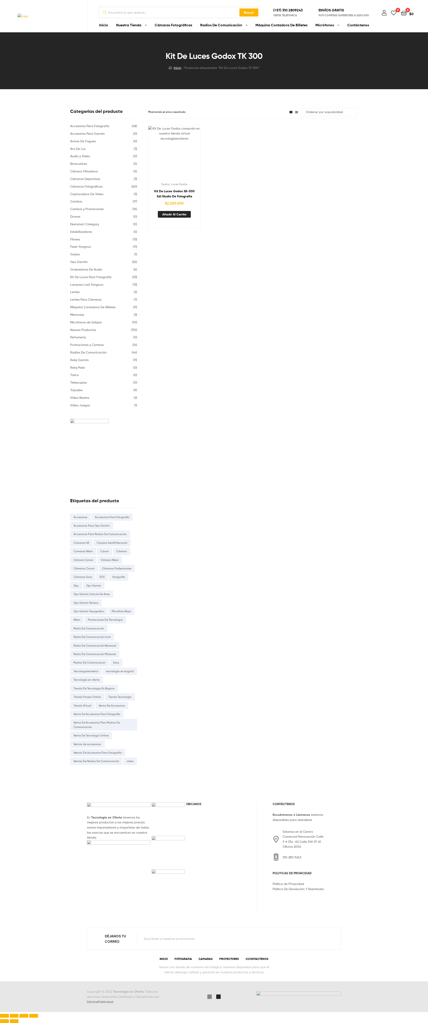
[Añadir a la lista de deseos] (163, 154)
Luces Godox (179, 184)
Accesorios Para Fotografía (89, 126)
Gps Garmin (79, 262)
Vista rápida (185, 154)
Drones (75, 216)
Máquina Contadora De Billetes (281, 25)
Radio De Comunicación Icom (92, 637)
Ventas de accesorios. (87, 744)
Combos (76, 201)
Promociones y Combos (87, 345)
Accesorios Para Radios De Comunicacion (100, 534)
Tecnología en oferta (87, 679)
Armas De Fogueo (83, 141)
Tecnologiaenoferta (86, 671)
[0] (393, 12)
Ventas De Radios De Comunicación (96, 761)
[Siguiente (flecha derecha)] (14, 1021)
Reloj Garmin (79, 360)
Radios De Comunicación (221, 25)
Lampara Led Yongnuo (86, 284)
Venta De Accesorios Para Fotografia (97, 714)
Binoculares (78, 163)
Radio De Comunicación (89, 628)
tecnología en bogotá (120, 671)
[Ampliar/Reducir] (33, 1016)
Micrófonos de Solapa (86, 322)
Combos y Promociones (87, 209)
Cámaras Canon (84, 568)
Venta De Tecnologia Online (91, 735)
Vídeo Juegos (80, 405)
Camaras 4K (81, 542)
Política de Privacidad (288, 884)
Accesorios (80, 517)
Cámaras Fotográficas (173, 25)
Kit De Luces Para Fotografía (90, 277)
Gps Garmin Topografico (89, 611)
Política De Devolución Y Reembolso (298, 889)
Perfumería (78, 337)
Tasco (74, 375)
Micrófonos (324, 25)
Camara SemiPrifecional (112, 542)
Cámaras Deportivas (85, 179)
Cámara (121, 551)
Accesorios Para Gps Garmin (92, 525)
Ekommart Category (84, 224)
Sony (116, 662)
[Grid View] (290, 112)
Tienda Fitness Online (87, 697)
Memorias (77, 314)
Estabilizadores (81, 232)
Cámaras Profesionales (117, 568)
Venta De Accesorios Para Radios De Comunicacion (97, 724)
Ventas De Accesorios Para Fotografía (98, 752)
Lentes (75, 292)
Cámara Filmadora (84, 171)
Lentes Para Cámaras (85, 299)
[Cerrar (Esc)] (4, 1016)
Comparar (174, 154)
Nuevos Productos (83, 330)
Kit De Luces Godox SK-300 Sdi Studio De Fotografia (174, 193)
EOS (102, 577)
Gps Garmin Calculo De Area (92, 594)
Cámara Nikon (110, 560)
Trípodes (76, 390)
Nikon (77, 619)
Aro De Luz (78, 149)
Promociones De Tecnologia (105, 619)
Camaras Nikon (83, 551)
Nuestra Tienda (128, 25)
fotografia (118, 577)
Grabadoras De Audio (86, 269)
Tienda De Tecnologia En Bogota (94, 688)
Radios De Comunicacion (89, 662)
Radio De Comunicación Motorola (95, 654)
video (130, 761)
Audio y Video (80, 156)
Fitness (75, 239)
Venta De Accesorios (112, 705)
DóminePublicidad (100, 1002)
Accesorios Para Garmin (87, 133)
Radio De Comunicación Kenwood (95, 645)
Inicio (103, 25)
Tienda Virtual (82, 705)
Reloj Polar (77, 367)
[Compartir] (14, 1016)
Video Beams (79, 397)
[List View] (296, 112)
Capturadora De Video (86, 194)
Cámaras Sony (83, 577)
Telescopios (78, 382)
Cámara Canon (83, 560)
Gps (76, 585)
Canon (104, 551)
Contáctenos (358, 25)
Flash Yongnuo (80, 246)
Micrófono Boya (121, 611)
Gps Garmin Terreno (86, 602)
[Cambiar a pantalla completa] (23, 1016)
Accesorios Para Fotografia (112, 517)
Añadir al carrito (174, 214)
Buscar (249, 12)
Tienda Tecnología (120, 697)
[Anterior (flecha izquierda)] (4, 1021)
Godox (165, 184)
